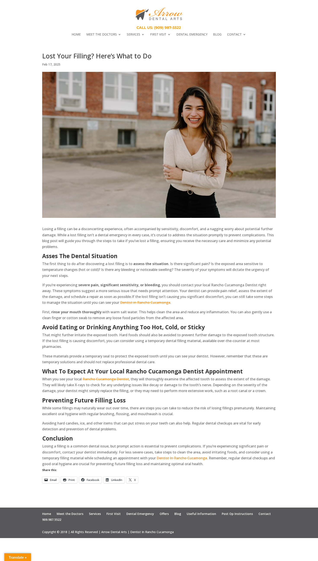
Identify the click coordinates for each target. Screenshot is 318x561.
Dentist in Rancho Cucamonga (145, 302)
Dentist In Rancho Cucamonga (182, 458)
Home (76, 34)
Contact (234, 34)
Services (133, 34)
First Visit (158, 34)
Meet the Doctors (101, 34)
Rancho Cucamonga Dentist (106, 379)
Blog (217, 34)
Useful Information (201, 514)
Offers (164, 514)
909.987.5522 (51, 520)
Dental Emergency (191, 34)
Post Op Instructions (237, 514)
